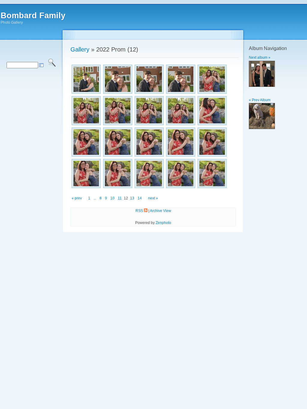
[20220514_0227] (149, 79)
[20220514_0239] (212, 142)
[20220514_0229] (212, 79)
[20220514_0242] (149, 173)
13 (132, 198)
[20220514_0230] (86, 110)
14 (140, 198)
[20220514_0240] (86, 173)
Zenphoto (163, 223)
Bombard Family (33, 15)
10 (112, 198)
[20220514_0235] (86, 142)
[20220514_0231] (117, 110)
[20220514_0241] (117, 173)
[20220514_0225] (86, 79)
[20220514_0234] (212, 110)
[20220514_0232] (149, 110)
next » (153, 198)
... (95, 198)
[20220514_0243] (180, 173)
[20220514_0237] (149, 142)
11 (120, 198)
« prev (77, 198)
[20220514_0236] (117, 142)
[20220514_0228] (180, 79)
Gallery (79, 49)
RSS (140, 211)
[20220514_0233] (180, 110)
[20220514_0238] (180, 142)
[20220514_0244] (212, 173)
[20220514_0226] (117, 79)
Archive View (160, 211)
